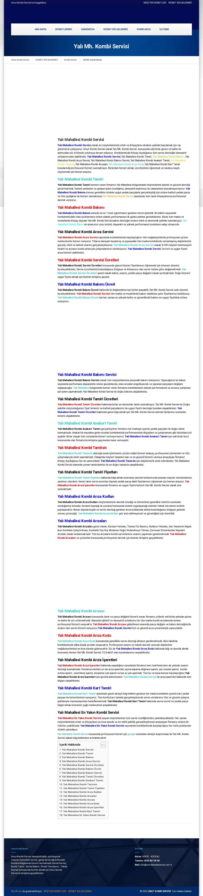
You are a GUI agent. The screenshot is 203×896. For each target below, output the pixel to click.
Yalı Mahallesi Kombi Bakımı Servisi (82, 772)
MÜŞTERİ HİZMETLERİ (155, 2)
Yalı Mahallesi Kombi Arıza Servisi (81, 761)
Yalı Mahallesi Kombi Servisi (73, 734)
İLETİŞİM (164, 29)
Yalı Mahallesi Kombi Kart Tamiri (81, 811)
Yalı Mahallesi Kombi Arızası (79, 799)
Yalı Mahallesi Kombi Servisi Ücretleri (83, 765)
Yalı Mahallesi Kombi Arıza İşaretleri (83, 807)
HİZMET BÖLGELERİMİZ (180, 2)
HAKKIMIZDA (88, 29)
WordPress (16, 891)
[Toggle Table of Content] (101, 745)
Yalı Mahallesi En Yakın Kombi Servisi (84, 815)
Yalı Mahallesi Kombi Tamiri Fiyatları (84, 788)
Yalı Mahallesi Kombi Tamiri (77, 753)
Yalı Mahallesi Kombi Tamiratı (80, 784)
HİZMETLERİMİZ (63, 29)
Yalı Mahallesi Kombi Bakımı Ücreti (81, 768)
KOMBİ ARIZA (144, 29)
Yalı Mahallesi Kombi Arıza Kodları (82, 792)
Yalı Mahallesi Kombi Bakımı (78, 757)
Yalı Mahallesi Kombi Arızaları (80, 796)
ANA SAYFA (40, 29)
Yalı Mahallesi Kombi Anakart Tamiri (82, 780)
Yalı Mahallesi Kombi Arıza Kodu (81, 803)
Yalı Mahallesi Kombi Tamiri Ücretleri (83, 776)
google (131, 734)
